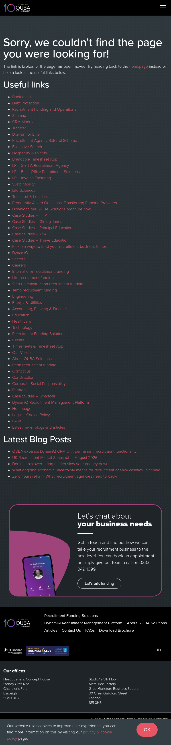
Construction (23, 377)
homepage (138, 66)
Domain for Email (26, 134)
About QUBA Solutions (32, 358)
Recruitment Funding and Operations (44, 109)
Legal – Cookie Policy (31, 414)
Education (20, 315)
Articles (50, 630)
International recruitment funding (40, 271)
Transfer (19, 128)
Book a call (21, 96)
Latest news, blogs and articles (38, 427)
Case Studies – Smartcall (33, 396)
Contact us (21, 371)
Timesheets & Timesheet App (37, 346)
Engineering (22, 296)
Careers (19, 265)
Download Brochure (116, 630)
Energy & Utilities (27, 302)
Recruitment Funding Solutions (38, 333)
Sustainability (23, 184)
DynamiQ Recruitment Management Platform (50, 402)
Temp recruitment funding (34, 290)
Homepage (21, 408)
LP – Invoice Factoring (31, 177)
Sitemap (19, 115)
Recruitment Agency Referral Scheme (44, 140)
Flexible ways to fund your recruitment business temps (59, 246)
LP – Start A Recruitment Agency (40, 165)
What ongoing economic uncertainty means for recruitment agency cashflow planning (86, 470)
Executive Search (27, 146)
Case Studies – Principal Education (42, 227)
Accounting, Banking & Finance (39, 308)
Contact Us (71, 630)
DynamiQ (20, 252)
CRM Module (23, 121)
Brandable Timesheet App (34, 159)
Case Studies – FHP (29, 215)
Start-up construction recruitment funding (47, 283)
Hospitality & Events (29, 153)
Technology (22, 327)
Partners (19, 389)
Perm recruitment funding (34, 364)
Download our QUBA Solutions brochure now (51, 209)
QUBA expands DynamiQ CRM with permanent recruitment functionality (74, 451)
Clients (18, 340)
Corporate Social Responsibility (39, 383)
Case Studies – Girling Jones (37, 221)
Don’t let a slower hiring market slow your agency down (60, 463)
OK (147, 730)
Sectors (18, 258)
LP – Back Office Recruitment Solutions (46, 171)
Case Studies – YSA (29, 234)
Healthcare (21, 321)
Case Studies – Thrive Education (40, 240)
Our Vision (21, 352)
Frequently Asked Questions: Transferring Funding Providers (64, 202)
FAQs (17, 421)
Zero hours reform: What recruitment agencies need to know (64, 476)
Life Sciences (23, 190)
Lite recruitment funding (33, 277)
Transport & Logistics (30, 196)
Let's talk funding (99, 583)
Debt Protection (25, 103)
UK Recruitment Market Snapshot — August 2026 (55, 457)
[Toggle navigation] (163, 7)
